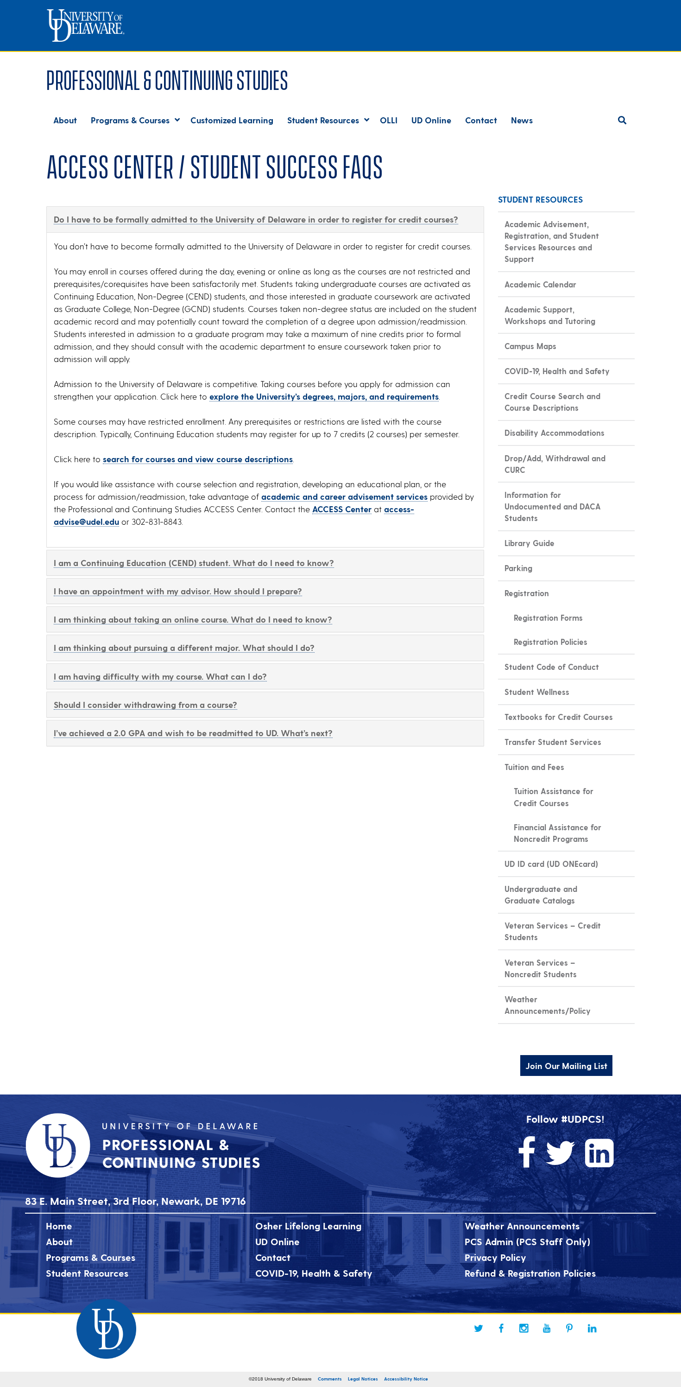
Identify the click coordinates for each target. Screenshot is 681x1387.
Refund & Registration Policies (530, 1273)
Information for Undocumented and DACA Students (552, 506)
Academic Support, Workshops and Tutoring (549, 315)
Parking (518, 568)
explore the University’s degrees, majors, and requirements (324, 396)
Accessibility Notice (406, 1378)
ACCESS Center (342, 509)
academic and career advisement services (344, 496)
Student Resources (87, 1273)
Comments (330, 1378)
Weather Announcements (522, 1225)
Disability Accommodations (554, 432)
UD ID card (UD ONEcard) (551, 863)
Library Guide (529, 542)
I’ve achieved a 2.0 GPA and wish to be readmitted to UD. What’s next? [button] (193, 733)
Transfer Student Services (552, 741)
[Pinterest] (569, 1328)
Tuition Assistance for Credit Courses (553, 796)
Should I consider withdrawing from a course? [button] (145, 704)
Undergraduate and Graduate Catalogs (540, 894)
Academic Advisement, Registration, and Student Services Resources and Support (551, 241)
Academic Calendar (540, 284)
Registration (526, 593)
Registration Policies (550, 641)
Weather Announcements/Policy (547, 1004)
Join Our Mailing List (566, 1065)
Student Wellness (536, 691)
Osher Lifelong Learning (308, 1225)
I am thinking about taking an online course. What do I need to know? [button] (193, 619)
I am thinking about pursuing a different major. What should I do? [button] (184, 647)
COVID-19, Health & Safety (313, 1273)
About (59, 1241)
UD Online (277, 1241)
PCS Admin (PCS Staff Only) (527, 1241)
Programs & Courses (90, 1257)
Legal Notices (363, 1378)
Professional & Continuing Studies (167, 78)
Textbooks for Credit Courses (558, 716)
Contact (272, 1257)
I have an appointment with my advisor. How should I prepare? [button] (178, 591)
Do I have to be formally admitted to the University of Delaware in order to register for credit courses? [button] (256, 219)
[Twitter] (478, 1328)
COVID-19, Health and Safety (557, 370)
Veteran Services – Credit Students (552, 931)
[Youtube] (546, 1328)
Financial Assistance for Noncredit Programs (557, 832)
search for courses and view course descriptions (198, 459)
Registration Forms (548, 617)
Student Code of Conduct (551, 666)
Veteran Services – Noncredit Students (540, 968)
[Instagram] (524, 1328)
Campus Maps (530, 345)
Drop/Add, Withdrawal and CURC (554, 463)
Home (59, 1225)
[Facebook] (501, 1328)
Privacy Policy (495, 1257)
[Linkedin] (592, 1328)
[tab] (265, 219)
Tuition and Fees (534, 766)
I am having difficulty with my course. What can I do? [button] (160, 676)
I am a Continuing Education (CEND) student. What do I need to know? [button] (194, 562)
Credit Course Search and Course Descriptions (552, 401)
